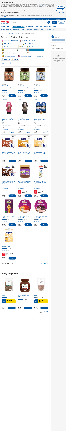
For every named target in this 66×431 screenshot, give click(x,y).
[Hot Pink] (3, 123)
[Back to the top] (34, 268)
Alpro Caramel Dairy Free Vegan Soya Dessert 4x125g (24, 153)
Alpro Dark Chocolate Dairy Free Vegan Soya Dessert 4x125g (8, 182)
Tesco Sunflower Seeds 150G (39, 294)
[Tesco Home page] (5, 22)
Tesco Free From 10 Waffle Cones (8, 216)
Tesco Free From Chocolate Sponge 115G (40, 216)
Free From (17, 33)
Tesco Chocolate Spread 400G (23, 296)
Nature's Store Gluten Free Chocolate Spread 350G (24, 181)
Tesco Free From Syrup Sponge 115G (23, 216)
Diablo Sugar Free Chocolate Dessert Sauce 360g (24, 119)
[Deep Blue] (35, 123)
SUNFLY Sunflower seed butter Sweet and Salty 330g (39, 87)
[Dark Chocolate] (19, 123)
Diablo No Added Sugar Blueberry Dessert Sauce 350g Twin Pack (40, 119)
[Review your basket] (52, 36)
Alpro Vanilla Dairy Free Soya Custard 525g (7, 245)
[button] (32, 19)
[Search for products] (48, 22)
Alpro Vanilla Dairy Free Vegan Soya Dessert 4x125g (40, 153)
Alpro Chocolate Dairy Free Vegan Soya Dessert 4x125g (8, 153)
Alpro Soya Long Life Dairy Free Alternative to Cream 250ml (40, 182)
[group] (9, 293)
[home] (3, 33)
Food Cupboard (9, 33)
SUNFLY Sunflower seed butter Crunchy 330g (23, 86)
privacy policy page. (42, 5)
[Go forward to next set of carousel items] (47, 312)
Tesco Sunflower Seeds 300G (7, 294)
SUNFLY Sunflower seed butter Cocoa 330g (7, 86)
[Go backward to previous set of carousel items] (44, 312)
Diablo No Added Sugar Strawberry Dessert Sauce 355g (8, 119)
